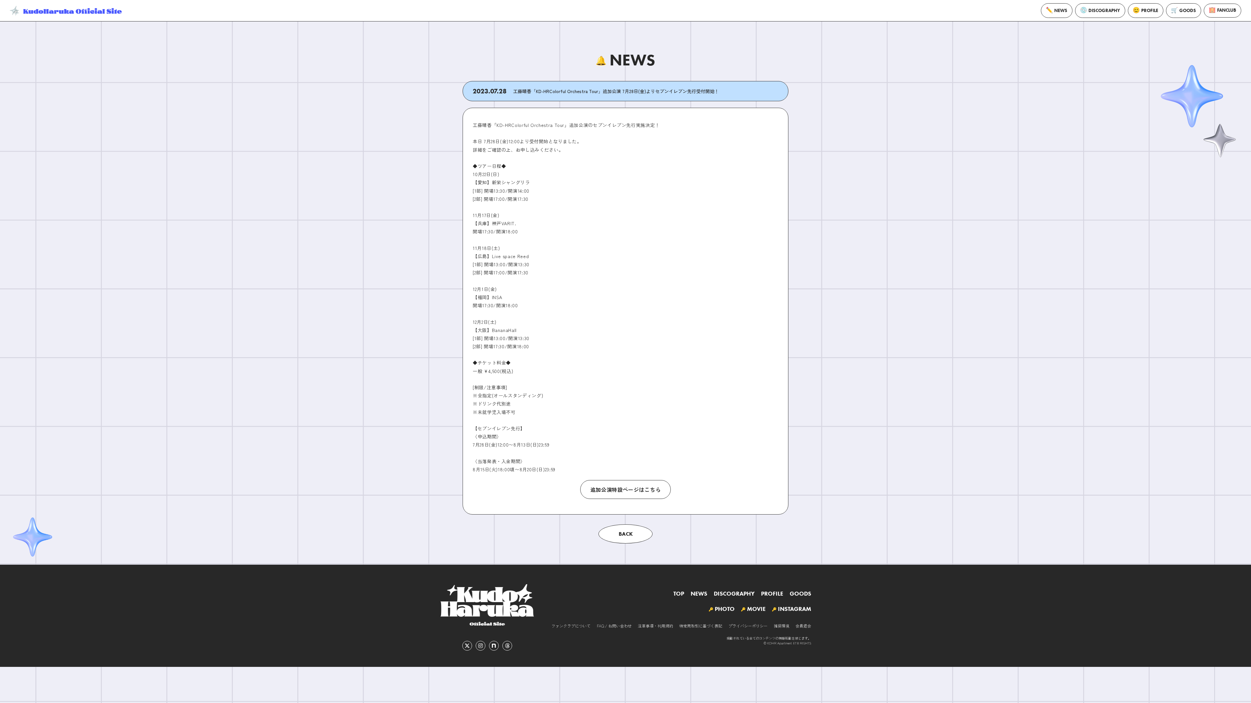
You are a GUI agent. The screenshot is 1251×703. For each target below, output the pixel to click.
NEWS (1060, 10)
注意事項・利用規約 (655, 625)
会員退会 (803, 625)
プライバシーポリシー (748, 625)
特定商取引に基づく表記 (700, 625)
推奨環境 (781, 625)
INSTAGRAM (794, 609)
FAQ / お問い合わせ (614, 625)
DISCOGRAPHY (1104, 10)
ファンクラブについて (571, 625)
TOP (678, 593)
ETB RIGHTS (802, 643)
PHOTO (725, 609)
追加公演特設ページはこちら (625, 489)
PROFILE (1149, 10)
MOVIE (756, 609)
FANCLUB (1226, 10)
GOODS (1187, 10)
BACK (626, 534)
